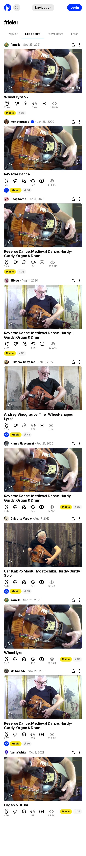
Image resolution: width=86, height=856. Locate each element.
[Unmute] (9, 87)
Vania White (18, 752)
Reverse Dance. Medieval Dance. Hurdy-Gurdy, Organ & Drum (38, 253)
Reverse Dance (17, 174)
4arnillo (15, 44)
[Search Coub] (16, 7)
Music (10, 112)
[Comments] (25, 103)
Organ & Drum (16, 805)
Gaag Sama (18, 199)
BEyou (14, 280)
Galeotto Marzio (21, 518)
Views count (55, 33)
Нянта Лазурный (22, 443)
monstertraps (19, 121)
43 (27, 434)
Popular (12, 33)
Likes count (32, 33)
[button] (7, 103)
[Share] (73, 44)
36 (21, 113)
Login (74, 7)
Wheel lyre (13, 653)
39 (27, 591)
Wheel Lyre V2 (16, 97)
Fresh (74, 33)
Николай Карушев (22, 362)
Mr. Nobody (17, 671)
